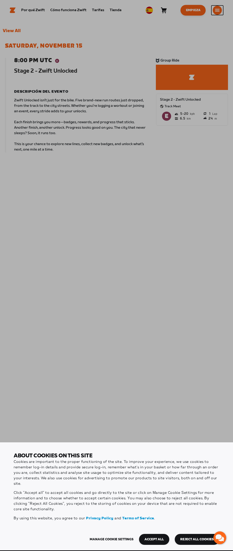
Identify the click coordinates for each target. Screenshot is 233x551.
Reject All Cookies (197, 539)
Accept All (154, 539)
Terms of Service (138, 518)
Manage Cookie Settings (112, 539)
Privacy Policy (99, 518)
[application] (219, 537)
